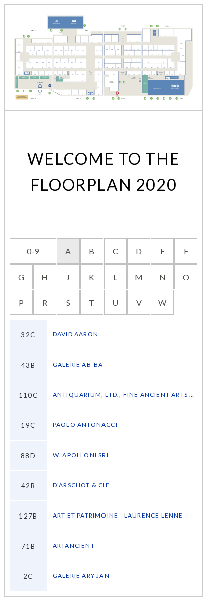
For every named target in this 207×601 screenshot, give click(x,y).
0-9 (33, 251)
